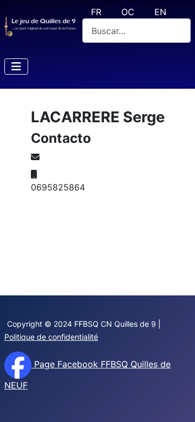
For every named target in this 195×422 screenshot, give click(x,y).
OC (127, 11)
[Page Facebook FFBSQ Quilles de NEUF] (17, 364)
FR (96, 11)
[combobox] (136, 30)
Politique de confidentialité (51, 336)
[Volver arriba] (176, 402)
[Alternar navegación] (16, 66)
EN (160, 11)
